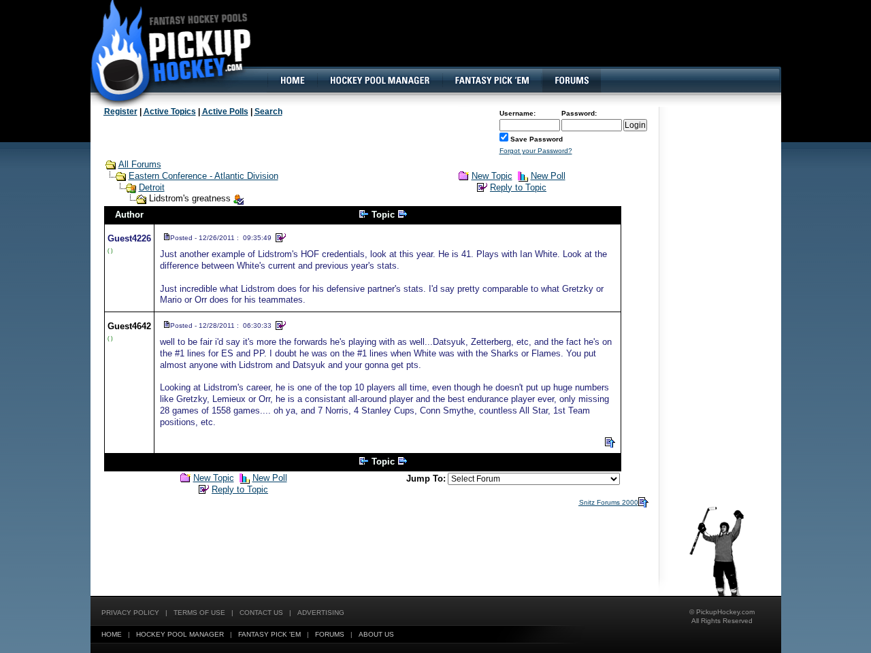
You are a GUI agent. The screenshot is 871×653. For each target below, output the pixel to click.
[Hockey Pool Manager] (379, 80)
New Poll (548, 176)
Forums (329, 634)
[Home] (292, 80)
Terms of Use (199, 612)
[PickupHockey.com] (164, 51)
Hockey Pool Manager (180, 634)
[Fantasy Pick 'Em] (491, 80)
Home (111, 634)
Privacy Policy (130, 612)
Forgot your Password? (535, 150)
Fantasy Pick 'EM (269, 634)
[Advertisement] (532, 44)
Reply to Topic (518, 187)
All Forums (139, 164)
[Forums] (571, 80)
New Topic (492, 176)
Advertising (320, 612)
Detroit (152, 187)
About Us (376, 634)
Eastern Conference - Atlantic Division (203, 176)
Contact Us (261, 612)
